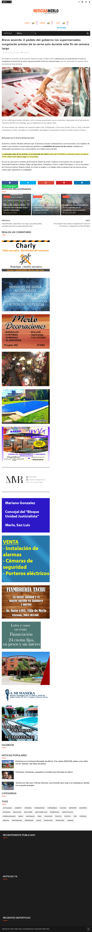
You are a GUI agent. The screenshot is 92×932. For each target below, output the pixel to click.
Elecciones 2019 (41, 812)
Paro (39, 816)
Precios (6, 820)
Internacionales (9, 816)
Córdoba (28, 808)
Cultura (63, 808)
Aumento (18, 808)
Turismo (70, 820)
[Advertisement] (46, 856)
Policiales (48, 816)
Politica (58, 816)
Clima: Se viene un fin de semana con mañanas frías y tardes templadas (16, 207)
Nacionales (30, 816)
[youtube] (89, 2)
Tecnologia (48, 820)
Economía (6, 812)
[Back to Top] (88, 929)
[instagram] (82, 2)
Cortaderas (52, 808)
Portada (8, 33)
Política (67, 816)
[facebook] (79, 2)
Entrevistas (54, 812)
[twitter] (85, 2)
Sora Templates (16, 929)
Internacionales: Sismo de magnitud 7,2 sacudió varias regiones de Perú (45, 207)
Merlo (20, 816)
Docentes (83, 808)
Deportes (72, 808)
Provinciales (17, 820)
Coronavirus (39, 808)
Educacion (17, 812)
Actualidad (37, 197)
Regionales (29, 820)
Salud (38, 820)
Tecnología (60, 820)
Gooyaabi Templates (41, 929)
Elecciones (28, 812)
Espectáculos (67, 812)
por (75, 816)
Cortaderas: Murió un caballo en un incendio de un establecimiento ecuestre (75, 207)
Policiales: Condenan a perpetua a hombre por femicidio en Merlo (44, 772)
